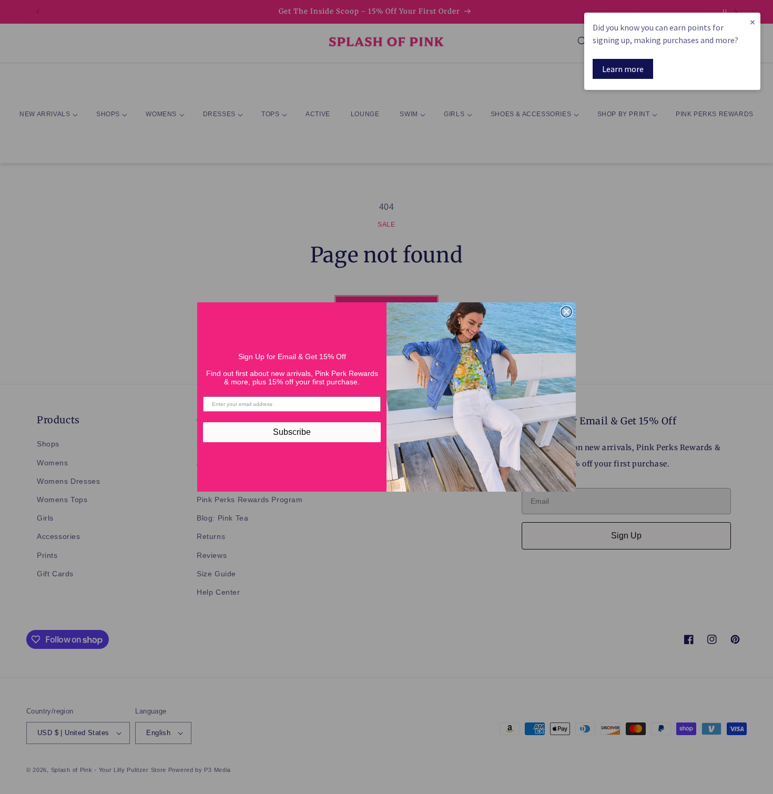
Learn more (623, 69)
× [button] (752, 21)
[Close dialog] (566, 312)
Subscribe (292, 431)
